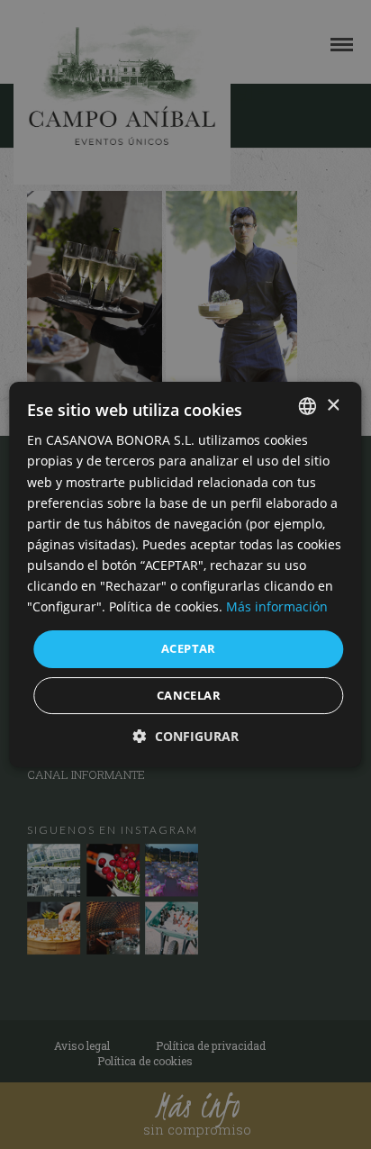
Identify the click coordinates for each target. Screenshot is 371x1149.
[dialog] (185, 574)
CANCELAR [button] (189, 695)
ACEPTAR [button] (188, 648)
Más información (277, 606)
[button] (186, 736)
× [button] (332, 405)
